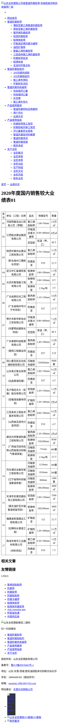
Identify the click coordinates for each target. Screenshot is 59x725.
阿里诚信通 (13, 613)
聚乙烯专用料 (20, 80)
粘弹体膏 (18, 62)
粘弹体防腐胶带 (15, 606)
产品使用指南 (14, 120)
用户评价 (18, 113)
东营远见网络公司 (23, 689)
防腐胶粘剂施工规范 (24, 127)
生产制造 (18, 167)
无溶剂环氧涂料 (21, 65)
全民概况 (18, 153)
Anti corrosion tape (16, 609)
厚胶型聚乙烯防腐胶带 (25, 29)
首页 (3, 184)
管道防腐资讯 (20, 138)
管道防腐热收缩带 (17, 87)
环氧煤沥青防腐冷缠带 (25, 43)
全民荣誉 (18, 156)
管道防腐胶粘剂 (15, 69)
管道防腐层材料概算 (24, 134)
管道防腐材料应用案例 (25, 109)
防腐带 (11, 588)
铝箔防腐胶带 (20, 36)
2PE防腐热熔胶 (21, 72)
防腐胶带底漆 (20, 58)
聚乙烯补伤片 (20, 102)
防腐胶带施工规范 (23, 123)
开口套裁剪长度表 (23, 131)
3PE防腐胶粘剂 (21, 76)
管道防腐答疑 (20, 142)
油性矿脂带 (19, 47)
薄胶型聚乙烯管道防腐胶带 (27, 25)
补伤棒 (17, 98)
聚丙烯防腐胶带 (21, 32)
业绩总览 (18, 116)
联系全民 (18, 178)
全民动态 (18, 164)
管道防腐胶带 (14, 21)
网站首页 (12, 18)
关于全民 (12, 149)
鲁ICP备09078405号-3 (22, 665)
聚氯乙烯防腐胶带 (23, 51)
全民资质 (18, 160)
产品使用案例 (14, 105)
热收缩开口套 (20, 91)
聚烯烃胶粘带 (14, 584)
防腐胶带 (12, 592)
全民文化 (18, 171)
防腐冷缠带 (13, 599)
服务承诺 (18, 145)
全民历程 (18, 174)
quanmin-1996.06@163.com (22, 683)
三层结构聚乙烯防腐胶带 (26, 54)
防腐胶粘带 (13, 595)
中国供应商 (13, 616)
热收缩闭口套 (20, 94)
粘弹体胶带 (19, 40)
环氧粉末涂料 (20, 83)
